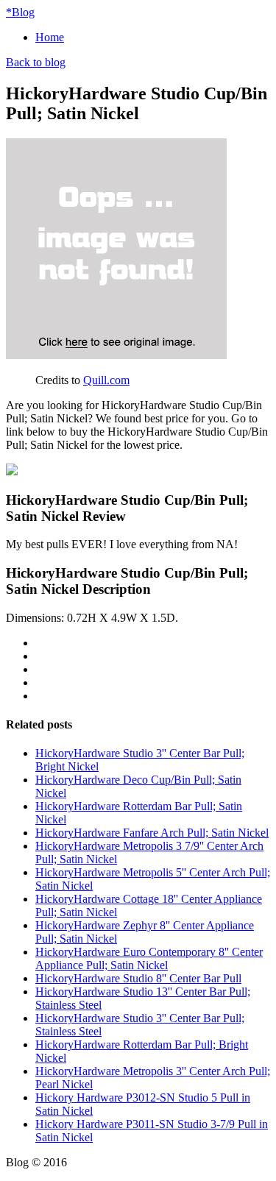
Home (49, 37)
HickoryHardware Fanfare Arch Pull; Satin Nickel (152, 832)
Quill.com (106, 380)
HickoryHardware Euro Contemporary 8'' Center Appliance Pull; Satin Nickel (149, 958)
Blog (20, 12)
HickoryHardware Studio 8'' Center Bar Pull (138, 978)
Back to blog (36, 62)
